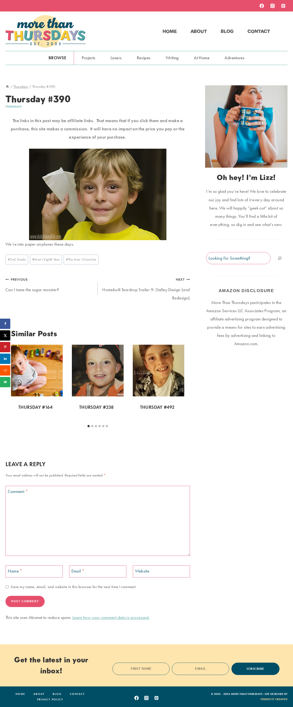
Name (15, 571)
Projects (88, 58)
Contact (258, 31)
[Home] (7, 86)
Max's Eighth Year (46, 259)
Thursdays (13, 106)
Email (78, 571)
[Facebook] (261, 5)
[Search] (280, 258)
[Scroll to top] (282, 689)
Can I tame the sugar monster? (32, 285)
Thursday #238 (96, 407)
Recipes (144, 58)
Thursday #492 (157, 407)
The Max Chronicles (81, 259)
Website (142, 571)
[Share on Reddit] (5, 370)
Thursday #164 (35, 407)
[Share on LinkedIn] (5, 359)
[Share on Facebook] (5, 324)
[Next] (179, 383)
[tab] (88, 426)
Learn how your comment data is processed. (111, 617)
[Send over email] (5, 382)
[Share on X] (5, 335)
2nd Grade (17, 259)
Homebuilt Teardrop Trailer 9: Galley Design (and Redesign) (146, 289)
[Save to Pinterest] (5, 347)
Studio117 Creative (274, 699)
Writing (172, 58)
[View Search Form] (283, 31)
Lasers (116, 58)
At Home (201, 58)
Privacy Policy (50, 699)
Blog (227, 31)
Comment (18, 491)
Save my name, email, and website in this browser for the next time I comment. (73, 586)
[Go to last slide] (16, 383)
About (198, 31)
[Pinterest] (283, 5)
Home (170, 31)
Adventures (234, 58)
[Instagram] (272, 5)
